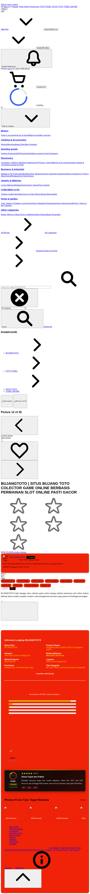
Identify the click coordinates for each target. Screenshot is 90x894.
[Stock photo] (7, 401)
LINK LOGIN (18, 570)
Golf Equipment (23, 154)
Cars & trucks (23, 135)
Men (9, 144)
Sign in (7, 7)
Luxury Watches (7, 185)
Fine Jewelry (44, 185)
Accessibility (54, 848)
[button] (22, 318)
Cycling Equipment (50, 154)
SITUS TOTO (57, 7)
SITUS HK (6, 585)
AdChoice (19, 868)
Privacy (78, 848)
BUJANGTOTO (8, 581)
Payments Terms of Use (34, 850)
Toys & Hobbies (26, 215)
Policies (12, 837)
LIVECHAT (13, 842)
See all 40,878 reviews (76, 741)
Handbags (15, 144)
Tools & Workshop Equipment (43, 203)
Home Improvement (64, 203)
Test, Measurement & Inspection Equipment (49, 174)
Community (14, 831)
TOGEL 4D (45, 585)
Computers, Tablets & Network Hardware (18, 163)
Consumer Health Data (14, 850)
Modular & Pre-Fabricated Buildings (16, 174)
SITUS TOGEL (51, 581)
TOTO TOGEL (45, 7)
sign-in (10, 69)
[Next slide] (83, 813)
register (15, 7)
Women (4, 144)
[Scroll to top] (22, 878)
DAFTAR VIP (8, 570)
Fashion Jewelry (32, 185)
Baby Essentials (53, 215)
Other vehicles (45, 135)
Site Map (13, 844)
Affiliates (12, 840)
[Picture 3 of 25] (20, 401)
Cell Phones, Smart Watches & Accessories (53, 163)
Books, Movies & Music (10, 215)
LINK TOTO (79, 581)
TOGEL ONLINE (70, 7)
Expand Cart (41, 87)
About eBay (14, 827)
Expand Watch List (51, 29)
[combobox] (26, 287)
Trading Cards (7, 194)
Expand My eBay (43, 48)
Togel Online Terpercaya (29, 7)
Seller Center (14, 835)
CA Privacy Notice (60, 850)
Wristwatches (19, 185)
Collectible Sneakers (28, 144)
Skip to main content (9, 5)
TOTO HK (17, 585)
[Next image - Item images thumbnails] (19, 469)
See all (83, 800)
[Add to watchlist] (19, 451)
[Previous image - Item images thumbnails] (19, 425)
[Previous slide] (6, 813)
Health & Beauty (40, 215)
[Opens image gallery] (2, 440)
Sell (2, 11)
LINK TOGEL (66, 581)
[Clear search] (19, 297)
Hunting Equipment (9, 154)
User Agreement (67, 848)
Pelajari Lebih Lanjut (77, 687)
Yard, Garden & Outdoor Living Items (16, 203)
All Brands (5, 233)
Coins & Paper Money (32, 194)
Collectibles (18, 194)
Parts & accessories (9, 135)
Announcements (16, 829)
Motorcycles (34, 135)
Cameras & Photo (16, 165)
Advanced (48, 327)
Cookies (48, 850)
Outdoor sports (36, 154)
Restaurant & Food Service (22, 176)
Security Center (15, 833)
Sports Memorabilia (49, 194)
